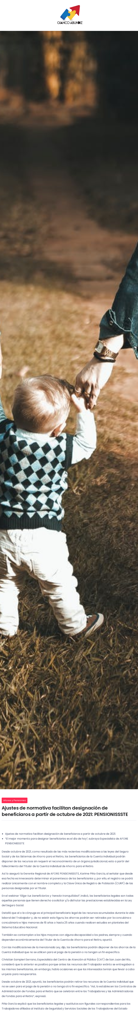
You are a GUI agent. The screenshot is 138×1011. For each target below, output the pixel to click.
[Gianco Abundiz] (69, 15)
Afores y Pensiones (14, 800)
